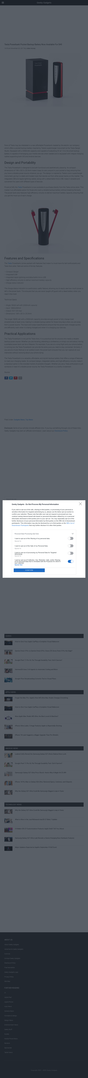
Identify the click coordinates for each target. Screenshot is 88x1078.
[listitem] (44, 534)
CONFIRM (29, 570)
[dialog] (44, 539)
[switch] (70, 538)
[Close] (81, 504)
